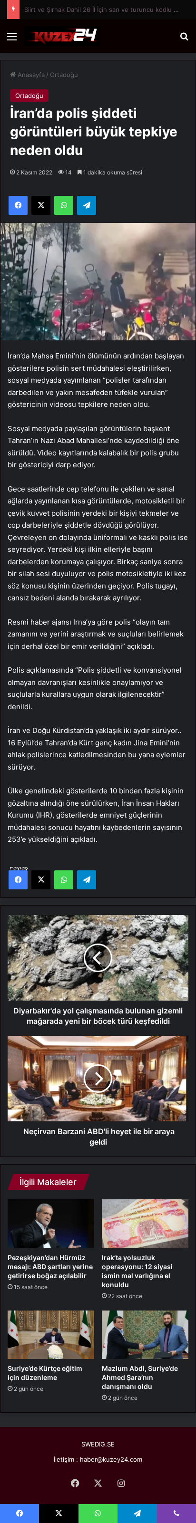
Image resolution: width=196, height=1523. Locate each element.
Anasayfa (30, 74)
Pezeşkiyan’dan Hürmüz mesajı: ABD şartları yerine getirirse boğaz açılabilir (50, 1266)
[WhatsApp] (63, 879)
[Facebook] (18, 879)
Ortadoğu (64, 74)
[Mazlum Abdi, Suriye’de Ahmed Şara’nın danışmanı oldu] (145, 1335)
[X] (40, 879)
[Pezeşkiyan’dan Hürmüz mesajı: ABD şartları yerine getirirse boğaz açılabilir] (51, 1223)
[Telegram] (86, 879)
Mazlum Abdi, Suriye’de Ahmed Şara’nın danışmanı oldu (140, 1377)
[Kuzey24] (62, 36)
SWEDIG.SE (98, 1444)
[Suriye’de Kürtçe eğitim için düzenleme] (51, 1335)
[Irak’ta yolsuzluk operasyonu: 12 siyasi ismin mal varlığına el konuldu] (145, 1223)
